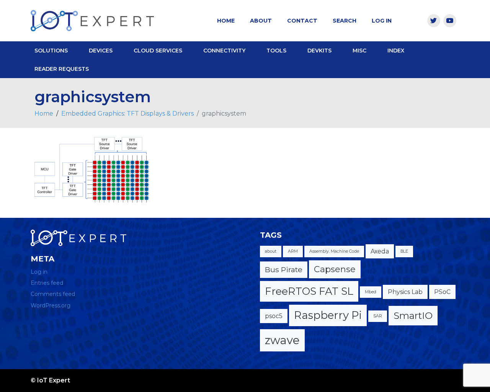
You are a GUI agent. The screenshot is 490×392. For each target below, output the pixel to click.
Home (226, 20)
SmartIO (413, 315)
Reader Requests (61, 68)
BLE (404, 251)
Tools (276, 50)
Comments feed (53, 294)
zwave (282, 340)
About (261, 20)
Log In (382, 20)
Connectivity (224, 50)
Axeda (380, 251)
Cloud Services (158, 50)
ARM (293, 251)
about (270, 251)
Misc (359, 50)
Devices (101, 50)
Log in (39, 271)
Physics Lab (405, 292)
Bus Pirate (283, 269)
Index (395, 50)
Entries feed (47, 282)
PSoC (442, 292)
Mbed (370, 291)
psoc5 (274, 316)
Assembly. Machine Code (334, 251)
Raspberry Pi (328, 315)
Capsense (335, 269)
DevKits (319, 50)
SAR (377, 316)
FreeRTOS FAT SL (309, 291)
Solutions (51, 50)
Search (344, 20)
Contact (302, 20)
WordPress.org (50, 305)
